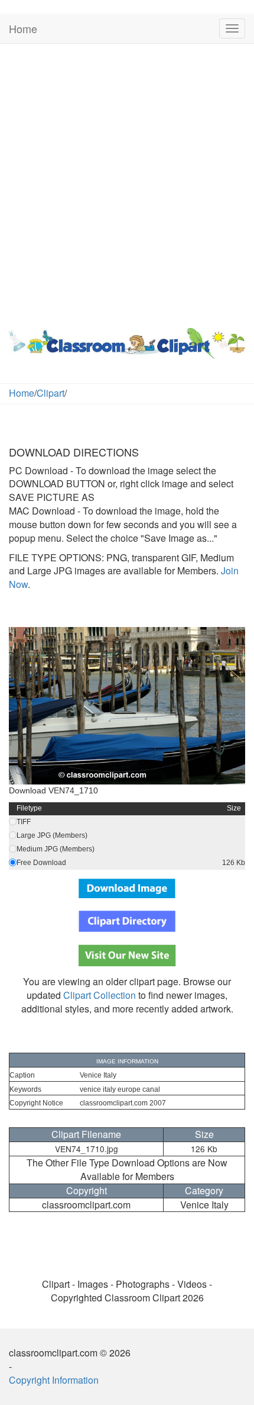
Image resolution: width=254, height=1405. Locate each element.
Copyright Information (54, 1380)
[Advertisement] (127, 183)
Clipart (50, 393)
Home (23, 28)
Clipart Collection (99, 995)
